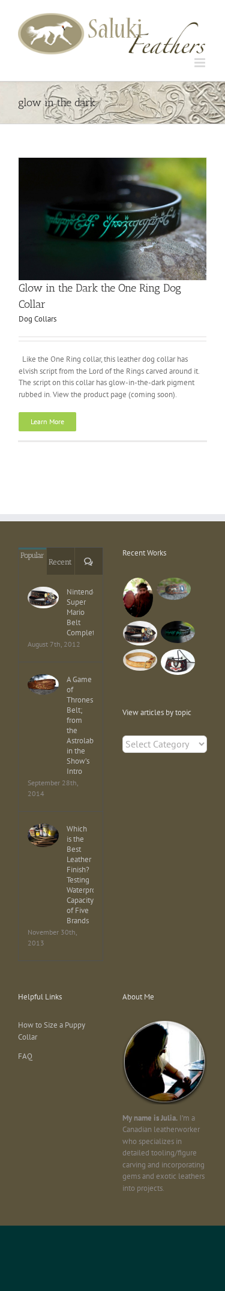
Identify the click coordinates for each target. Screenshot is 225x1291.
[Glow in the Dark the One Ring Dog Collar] (178, 632)
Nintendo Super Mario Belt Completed (80, 612)
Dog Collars (37, 319)
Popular (32, 555)
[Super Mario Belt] (140, 633)
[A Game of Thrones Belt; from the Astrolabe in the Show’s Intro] (43, 684)
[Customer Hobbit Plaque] (138, 598)
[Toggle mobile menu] (200, 62)
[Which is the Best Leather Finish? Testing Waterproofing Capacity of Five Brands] (43, 835)
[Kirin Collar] (174, 589)
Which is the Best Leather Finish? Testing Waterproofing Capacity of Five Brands (80, 875)
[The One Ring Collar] (140, 659)
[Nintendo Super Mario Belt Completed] (43, 598)
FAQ (25, 1056)
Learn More (47, 421)
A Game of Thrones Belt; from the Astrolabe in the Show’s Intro (80, 725)
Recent (60, 561)
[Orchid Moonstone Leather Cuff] (178, 662)
